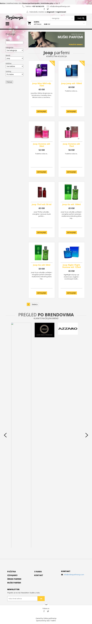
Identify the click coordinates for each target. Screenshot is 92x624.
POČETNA (11, 571)
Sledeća (34, 304)
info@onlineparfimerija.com (74, 574)
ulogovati (50, 12)
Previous (5, 435)
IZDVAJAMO (12, 575)
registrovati (61, 12)
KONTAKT (38, 575)
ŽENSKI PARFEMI (14, 579)
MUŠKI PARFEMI (14, 582)
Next (86, 435)
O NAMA (38, 571)
